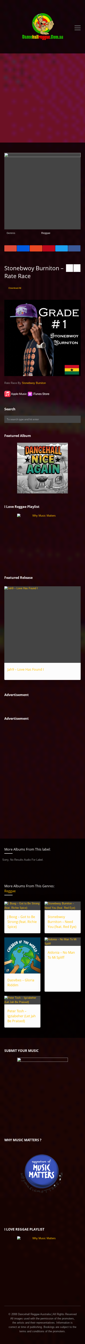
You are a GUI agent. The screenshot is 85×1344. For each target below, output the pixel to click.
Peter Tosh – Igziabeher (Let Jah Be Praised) (21, 1016)
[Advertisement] (42, 97)
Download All (14, 288)
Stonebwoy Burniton (34, 383)
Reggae (45, 233)
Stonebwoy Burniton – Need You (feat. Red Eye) (62, 921)
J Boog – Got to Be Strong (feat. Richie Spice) (22, 921)
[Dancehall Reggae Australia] (43, 27)
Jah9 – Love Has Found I (25, 669)
